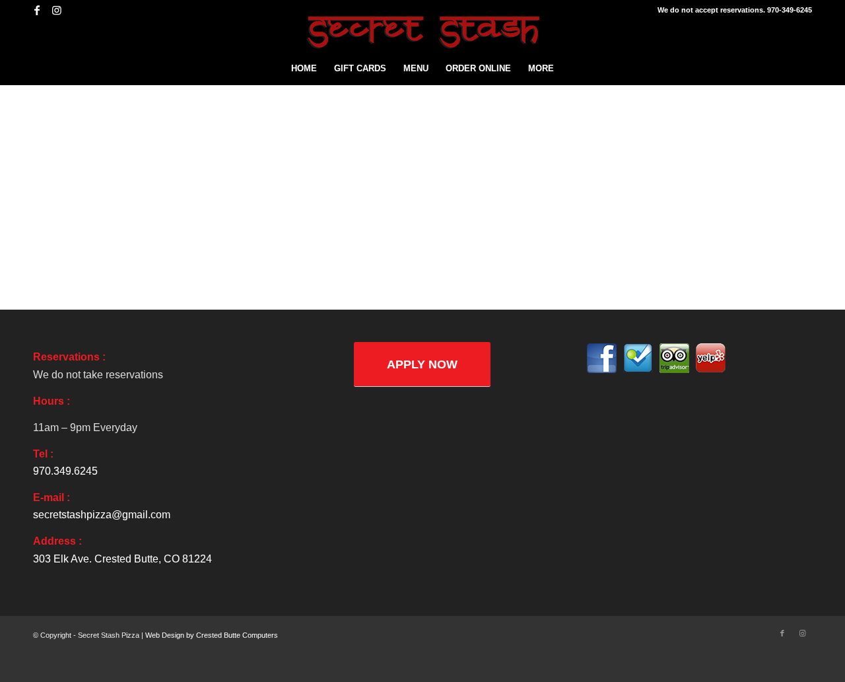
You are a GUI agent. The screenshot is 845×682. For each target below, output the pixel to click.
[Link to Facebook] (36, 10)
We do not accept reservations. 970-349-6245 (735, 10)
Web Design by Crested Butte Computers (211, 635)
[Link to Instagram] (57, 10)
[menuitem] (304, 68)
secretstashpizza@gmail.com (101, 514)
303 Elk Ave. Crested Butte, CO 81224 (122, 558)
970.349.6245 (65, 471)
